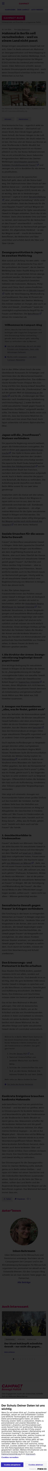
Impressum (30, 1454)
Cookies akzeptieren (12, 1465)
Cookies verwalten (10, 1457)
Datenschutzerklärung (11, 1454)
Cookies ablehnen (36, 1465)
